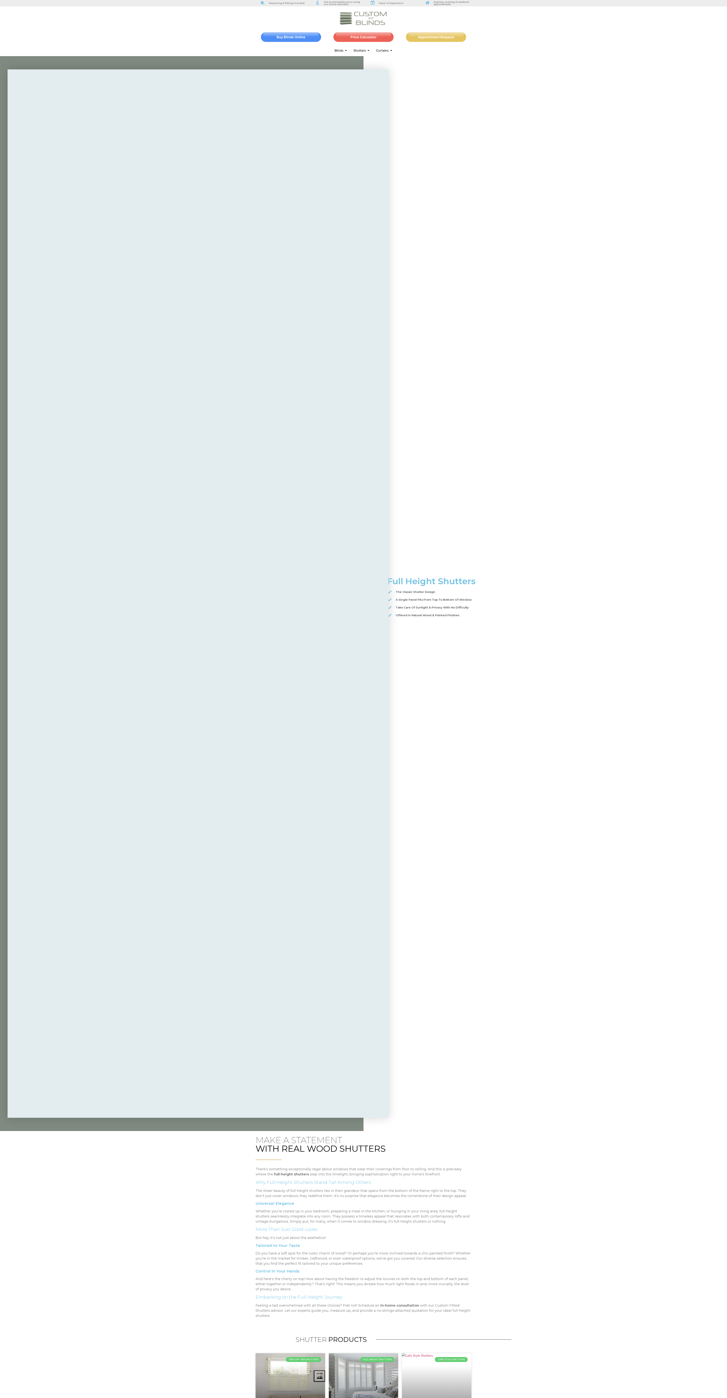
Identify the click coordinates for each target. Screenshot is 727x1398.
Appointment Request (436, 37)
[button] (11, 593)
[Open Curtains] (391, 50)
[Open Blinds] (345, 50)
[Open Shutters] (368, 50)
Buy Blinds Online (291, 37)
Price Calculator (363, 37)
